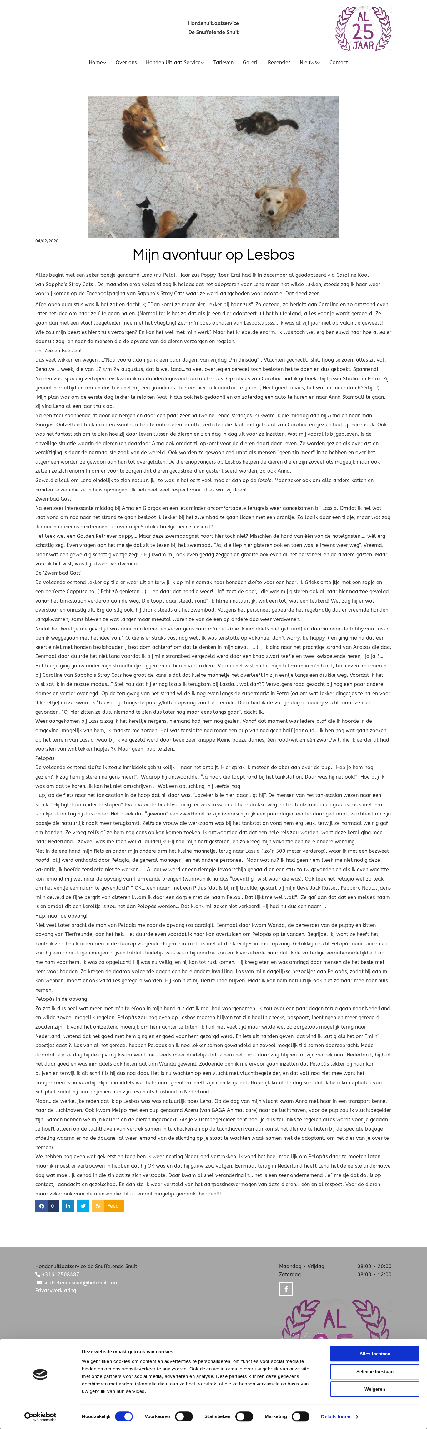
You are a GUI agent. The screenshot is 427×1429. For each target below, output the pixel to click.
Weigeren (374, 1389)
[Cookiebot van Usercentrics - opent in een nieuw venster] (40, 1416)
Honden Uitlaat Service (173, 62)
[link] (92, 63)
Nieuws (308, 62)
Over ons (126, 62)
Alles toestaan (374, 1353)
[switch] (184, 1416)
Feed (113, 1206)
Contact (338, 62)
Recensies (279, 62)
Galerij (251, 62)
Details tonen (335, 1416)
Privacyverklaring (55, 1290)
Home (96, 62)
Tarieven (224, 62)
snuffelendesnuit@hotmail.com (78, 1283)
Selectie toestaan (375, 1371)
